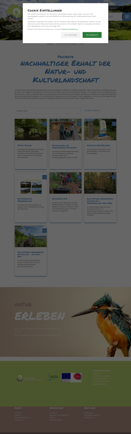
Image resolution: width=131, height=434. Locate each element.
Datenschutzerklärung (69, 29)
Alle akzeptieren (92, 35)
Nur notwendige (71, 35)
